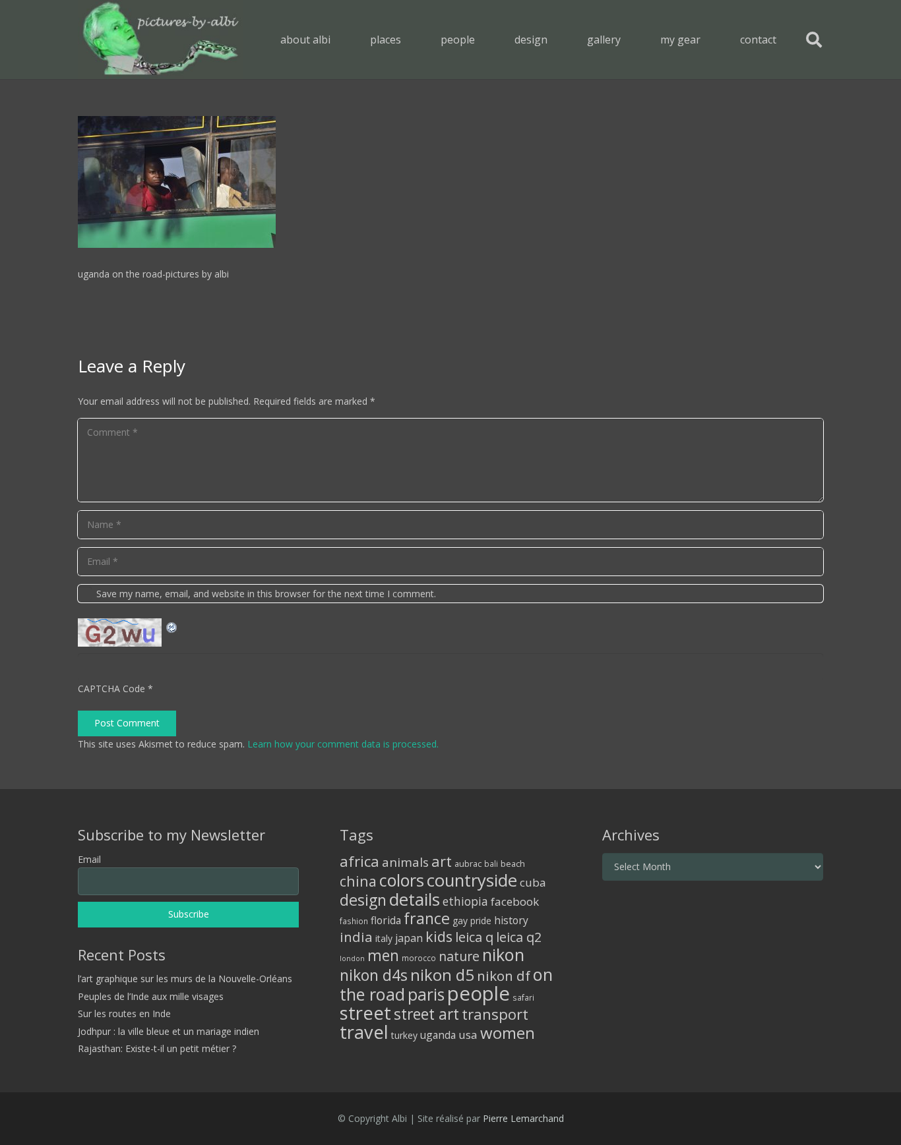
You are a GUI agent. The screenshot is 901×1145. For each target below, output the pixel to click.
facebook (515, 901)
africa (359, 861)
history (511, 920)
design (363, 899)
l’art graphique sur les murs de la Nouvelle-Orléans (185, 978)
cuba (533, 882)
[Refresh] (172, 626)
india (356, 936)
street (365, 1013)
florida (386, 920)
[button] (410, 39)
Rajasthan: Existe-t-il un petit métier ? (157, 1048)
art (441, 861)
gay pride (471, 920)
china (358, 881)
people (478, 993)
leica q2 (519, 937)
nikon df (503, 975)
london (352, 958)
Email (89, 859)
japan (409, 938)
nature (459, 956)
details (414, 899)
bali (491, 863)
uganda (438, 1035)
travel (364, 1032)
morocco (419, 958)
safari (523, 997)
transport (495, 1014)
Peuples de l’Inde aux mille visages (151, 996)
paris (426, 994)
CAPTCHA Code (111, 688)
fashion (354, 921)
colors (401, 880)
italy (383, 938)
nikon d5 (442, 974)
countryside (472, 880)
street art (426, 1013)
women (507, 1032)
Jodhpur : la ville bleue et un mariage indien (168, 1031)
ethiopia (465, 901)
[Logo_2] (160, 39)
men (383, 955)
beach (513, 863)
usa (468, 1034)
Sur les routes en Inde (124, 1013)
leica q (474, 936)
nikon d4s (374, 974)
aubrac (468, 863)
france (427, 918)
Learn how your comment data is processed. (343, 744)
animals (405, 862)
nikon (503, 954)
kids (438, 936)
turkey (404, 1035)
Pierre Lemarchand (523, 1118)
